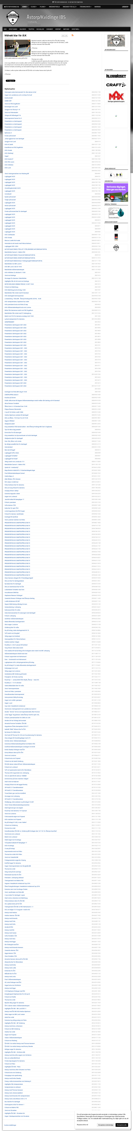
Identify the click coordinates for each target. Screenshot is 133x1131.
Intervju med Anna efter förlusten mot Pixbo (18, 1069)
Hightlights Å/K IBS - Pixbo (12, 1067)
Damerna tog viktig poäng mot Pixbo (16, 1020)
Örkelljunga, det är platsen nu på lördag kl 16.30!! (19, 802)
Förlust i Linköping (10, 616)
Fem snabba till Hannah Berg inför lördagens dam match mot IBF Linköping (27, 650)
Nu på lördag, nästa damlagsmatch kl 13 (17, 630)
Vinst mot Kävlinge (10, 275)
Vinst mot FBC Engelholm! (12, 104)
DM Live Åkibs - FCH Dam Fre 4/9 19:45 (16, 418)
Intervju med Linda (10, 976)
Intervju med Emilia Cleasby (13, 1078)
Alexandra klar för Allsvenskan (14, 962)
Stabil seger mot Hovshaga (13, 840)
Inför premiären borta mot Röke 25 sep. (16, 304)
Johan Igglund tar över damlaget (14, 138)
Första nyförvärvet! (10, 136)
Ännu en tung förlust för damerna (15, 488)
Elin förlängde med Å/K (12, 944)
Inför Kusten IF (9, 159)
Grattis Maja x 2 (9, 476)
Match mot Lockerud (11, 837)
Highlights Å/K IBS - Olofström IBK (15, 1052)
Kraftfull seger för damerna (13, 863)
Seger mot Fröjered (10, 1035)
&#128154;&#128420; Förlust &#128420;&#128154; (20, 255)
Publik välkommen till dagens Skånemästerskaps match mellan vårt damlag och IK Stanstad (32, 400)
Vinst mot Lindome (10, 755)
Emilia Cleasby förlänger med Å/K (15, 749)
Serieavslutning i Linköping (13, 607)
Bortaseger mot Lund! (11, 106)
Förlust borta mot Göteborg (13, 1072)
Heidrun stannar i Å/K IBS (12, 915)
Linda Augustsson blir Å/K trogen (15, 511)
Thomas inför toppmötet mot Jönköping (17, 773)
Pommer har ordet (10, 828)
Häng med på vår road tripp (13, 872)
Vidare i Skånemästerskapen (13, 1037)
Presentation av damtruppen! (13, 121)
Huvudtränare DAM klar (11, 592)
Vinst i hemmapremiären (12, 688)
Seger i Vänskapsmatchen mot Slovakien (17, 1116)
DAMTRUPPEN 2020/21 (11, 394)
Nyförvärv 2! (8, 133)
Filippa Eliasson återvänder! (13, 409)
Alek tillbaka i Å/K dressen (12, 479)
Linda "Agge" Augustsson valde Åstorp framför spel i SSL (22, 714)
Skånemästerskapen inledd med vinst (16, 653)
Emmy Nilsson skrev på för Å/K (14, 752)
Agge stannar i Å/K (10, 953)
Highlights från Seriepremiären (14, 1084)
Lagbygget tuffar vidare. (12, 453)
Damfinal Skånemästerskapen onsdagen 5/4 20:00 (20, 746)
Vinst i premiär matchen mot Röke (15, 520)
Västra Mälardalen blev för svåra (14, 685)
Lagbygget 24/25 (10, 176)
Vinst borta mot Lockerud (12, 834)
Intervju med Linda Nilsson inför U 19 (16, 1099)
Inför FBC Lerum (9, 162)
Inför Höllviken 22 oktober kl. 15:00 (15, 272)
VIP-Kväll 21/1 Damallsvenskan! (14, 787)
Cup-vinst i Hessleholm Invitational (15, 706)
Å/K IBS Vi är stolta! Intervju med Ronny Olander (19, 1046)
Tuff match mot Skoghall (12, 633)
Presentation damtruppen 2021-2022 (15, 325)
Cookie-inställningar (10, 1125)
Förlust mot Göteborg (11, 825)
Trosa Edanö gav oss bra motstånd (15, 793)
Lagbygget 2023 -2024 (11, 246)
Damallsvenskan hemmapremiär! (14, 694)
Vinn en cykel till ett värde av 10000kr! (16, 776)
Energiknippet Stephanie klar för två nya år (17, 994)
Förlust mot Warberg (11, 1040)
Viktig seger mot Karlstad (12, 636)
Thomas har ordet (10, 869)
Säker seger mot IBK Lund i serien (15, 1014)
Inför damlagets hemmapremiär (14, 296)
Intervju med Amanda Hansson (14, 947)
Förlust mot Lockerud (11, 767)
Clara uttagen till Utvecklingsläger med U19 (17, 738)
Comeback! (8, 194)
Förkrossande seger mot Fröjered (15, 816)
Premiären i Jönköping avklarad (14, 877)
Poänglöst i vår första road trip (14, 677)
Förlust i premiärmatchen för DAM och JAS (17, 717)
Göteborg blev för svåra (12, 627)
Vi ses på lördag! (10, 848)
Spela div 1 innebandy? (11, 467)
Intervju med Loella (10, 968)
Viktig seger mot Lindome (12, 671)
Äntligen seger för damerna (13, 1049)
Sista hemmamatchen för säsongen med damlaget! (20, 613)
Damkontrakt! (9, 98)
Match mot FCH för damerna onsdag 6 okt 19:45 (19, 316)
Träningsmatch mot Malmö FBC (14, 880)
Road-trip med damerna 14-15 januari (16, 810)
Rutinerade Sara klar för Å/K (13, 874)
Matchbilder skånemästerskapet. (14, 269)
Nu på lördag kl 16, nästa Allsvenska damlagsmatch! (20, 665)
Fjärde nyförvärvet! (10, 197)
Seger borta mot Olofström (13, 985)
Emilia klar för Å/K (10, 971)
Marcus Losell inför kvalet (12, 240)
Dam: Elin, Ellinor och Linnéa (13, 441)
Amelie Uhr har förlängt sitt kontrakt (15, 720)
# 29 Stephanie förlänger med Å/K (15, 991)
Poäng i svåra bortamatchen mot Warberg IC (18, 1081)
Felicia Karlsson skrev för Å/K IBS (15, 901)
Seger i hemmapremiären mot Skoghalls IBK (18, 866)
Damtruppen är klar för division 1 (14, 1104)
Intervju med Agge (10, 941)
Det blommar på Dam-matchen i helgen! (16, 778)
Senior (24, 7)
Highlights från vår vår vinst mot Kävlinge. (17, 281)
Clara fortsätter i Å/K (11, 956)
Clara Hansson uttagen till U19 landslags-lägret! (19, 578)
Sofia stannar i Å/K (10, 505)
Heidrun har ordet (10, 1032)
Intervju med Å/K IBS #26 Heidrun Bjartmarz (17, 1011)
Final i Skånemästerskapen (13, 979)
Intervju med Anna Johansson (13, 1026)
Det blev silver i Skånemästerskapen (15, 741)
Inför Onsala (8, 150)
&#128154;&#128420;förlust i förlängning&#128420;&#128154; (23, 261)
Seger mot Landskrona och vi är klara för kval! (18, 95)
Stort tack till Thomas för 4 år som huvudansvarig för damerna (23, 735)
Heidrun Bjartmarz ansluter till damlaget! (16, 415)
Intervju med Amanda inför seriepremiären (17, 1096)
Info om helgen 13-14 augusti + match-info (17, 909)
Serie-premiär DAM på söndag (14, 697)
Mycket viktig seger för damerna (14, 1003)
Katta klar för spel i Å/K (11, 508)
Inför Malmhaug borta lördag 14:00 (15, 290)
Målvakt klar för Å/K (15, 35)
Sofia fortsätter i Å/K (11, 936)
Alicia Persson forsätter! (12, 403)
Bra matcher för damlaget (12, 1101)
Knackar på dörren (10, 397)
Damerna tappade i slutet (12, 493)
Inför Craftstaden (10, 234)
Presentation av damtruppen (13, 130)
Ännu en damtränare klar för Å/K (14, 586)
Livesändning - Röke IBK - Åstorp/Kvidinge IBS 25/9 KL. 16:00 (23, 298)
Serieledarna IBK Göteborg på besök (16, 674)
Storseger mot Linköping (12, 796)
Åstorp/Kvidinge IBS (12, 7)
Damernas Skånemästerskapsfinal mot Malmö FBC (20, 744)
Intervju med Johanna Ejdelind (14, 1093)
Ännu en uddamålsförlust (12, 1058)
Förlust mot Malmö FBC (12, 1107)
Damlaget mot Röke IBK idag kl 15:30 (16, 392)
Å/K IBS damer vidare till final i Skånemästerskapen (20, 764)
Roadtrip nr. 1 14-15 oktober (13, 682)
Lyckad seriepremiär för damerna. (15, 319)
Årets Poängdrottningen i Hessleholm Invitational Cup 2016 (22, 886)
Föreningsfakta (85, 7)
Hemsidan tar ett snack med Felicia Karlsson (18, 243)
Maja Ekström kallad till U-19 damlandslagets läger (20, 470)
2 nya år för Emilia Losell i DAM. (14, 412)
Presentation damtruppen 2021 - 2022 (16, 348)
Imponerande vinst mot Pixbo (13, 851)
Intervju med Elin (9, 930)
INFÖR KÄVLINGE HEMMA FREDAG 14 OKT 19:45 (19, 284)
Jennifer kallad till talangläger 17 (14, 499)
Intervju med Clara (10, 939)
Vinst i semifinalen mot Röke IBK (14, 892)
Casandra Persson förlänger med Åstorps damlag (19, 598)
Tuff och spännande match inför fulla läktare (18, 770)
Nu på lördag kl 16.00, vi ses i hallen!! (15, 822)
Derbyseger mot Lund (11, 668)
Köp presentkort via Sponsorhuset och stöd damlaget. (21, 435)
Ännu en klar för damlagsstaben (14, 581)
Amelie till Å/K (9, 927)
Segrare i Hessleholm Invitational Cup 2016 (17, 883)
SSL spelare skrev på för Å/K (13, 904)
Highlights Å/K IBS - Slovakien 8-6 (15, 1113)
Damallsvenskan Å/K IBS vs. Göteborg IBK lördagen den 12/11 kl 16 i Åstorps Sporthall (31, 831)
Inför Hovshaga (9, 845)
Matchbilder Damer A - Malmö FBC (15, 252)
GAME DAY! (8, 101)
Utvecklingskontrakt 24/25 (12, 188)
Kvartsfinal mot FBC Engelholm (14, 147)
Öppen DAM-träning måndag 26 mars (16, 604)
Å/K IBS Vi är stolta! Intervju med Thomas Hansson (20, 1043)
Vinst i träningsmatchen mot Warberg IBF (17, 173)
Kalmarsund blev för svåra (12, 610)
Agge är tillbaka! (9, 421)
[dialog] (103, 1119)
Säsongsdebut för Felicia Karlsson (15, 639)
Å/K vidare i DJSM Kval (11, 482)
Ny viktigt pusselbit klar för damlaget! (16, 444)
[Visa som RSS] (72, 35)
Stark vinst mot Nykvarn (12, 781)
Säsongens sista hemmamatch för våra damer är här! (20, 92)
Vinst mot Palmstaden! (11, 112)
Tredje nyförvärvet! (10, 200)
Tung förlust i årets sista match (14, 648)
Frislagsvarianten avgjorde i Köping (15, 860)
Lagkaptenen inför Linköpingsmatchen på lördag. (19, 662)
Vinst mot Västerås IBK (11, 857)
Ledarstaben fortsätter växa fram (14, 589)
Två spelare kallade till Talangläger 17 (16, 842)
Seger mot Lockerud (11, 496)
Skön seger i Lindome (11, 624)
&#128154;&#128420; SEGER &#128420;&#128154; (20, 258)
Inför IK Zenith (9, 144)
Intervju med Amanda (11, 918)
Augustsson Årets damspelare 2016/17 (16, 726)
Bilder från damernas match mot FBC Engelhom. (19, 310)
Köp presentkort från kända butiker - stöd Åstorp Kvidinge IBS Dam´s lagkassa (28, 426)
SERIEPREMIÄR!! (9, 322)
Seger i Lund (8, 703)
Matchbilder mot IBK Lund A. (13, 264)
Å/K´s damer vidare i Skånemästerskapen (17, 1005)
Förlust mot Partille (10, 997)
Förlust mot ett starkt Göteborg (14, 761)
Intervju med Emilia (10, 965)
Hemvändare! (9, 447)
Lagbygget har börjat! (11, 458)
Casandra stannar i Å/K (11, 950)
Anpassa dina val (82, 1124)
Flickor (33, 7)
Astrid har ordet (9, 1017)
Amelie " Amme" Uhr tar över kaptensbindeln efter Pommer (22, 712)
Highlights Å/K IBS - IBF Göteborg (15, 1023)
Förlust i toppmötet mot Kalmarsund (15, 656)
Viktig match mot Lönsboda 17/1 (14, 461)
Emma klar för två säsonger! (13, 432)
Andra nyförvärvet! (10, 205)
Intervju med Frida (10, 921)
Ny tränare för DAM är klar (12, 732)
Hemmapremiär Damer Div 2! (13, 118)
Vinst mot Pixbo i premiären (13, 691)
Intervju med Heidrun (11, 912)
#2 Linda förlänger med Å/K (13, 982)
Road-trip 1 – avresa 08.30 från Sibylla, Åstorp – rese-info (22, 680)
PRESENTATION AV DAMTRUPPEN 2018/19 (17, 522)
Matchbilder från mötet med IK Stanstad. (17, 293)
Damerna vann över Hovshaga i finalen (16, 889)
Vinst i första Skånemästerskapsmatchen (17, 805)
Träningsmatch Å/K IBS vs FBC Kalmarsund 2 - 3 (19, 907)
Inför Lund (8, 168)
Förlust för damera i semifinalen (14, 514)
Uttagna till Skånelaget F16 (13, 115)
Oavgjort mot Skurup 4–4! (12, 109)
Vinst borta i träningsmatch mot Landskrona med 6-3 (20, 709)
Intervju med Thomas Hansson (14, 1090)
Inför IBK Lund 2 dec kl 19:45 (13, 266)
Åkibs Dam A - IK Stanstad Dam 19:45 (16, 406)
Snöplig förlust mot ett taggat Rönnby (16, 784)
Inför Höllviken (9, 165)
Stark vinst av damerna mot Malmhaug (16, 898)
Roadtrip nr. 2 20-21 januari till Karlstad (16, 645)
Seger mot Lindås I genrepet (13, 700)
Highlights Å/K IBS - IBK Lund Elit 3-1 (15, 1008)
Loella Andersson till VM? (12, 601)
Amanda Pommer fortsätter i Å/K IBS (15, 723)
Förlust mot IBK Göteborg (12, 1029)
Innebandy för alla (69, 7)
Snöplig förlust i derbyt (11, 490)
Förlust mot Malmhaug (11, 287)
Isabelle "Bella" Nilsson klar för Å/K (15, 729)
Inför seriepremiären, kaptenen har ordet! (17, 301)
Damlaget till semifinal (11, 517)
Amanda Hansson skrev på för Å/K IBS (16, 959)
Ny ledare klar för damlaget (13, 584)
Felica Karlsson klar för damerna (14, 485)
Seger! (7, 156)
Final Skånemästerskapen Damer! (15, 473)
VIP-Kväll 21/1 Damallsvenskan (14, 790)
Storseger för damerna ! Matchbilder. (16, 278)
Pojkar (42, 7)
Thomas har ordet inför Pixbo (13, 854)
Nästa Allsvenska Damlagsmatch (15, 621)
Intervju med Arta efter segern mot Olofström (18, 1055)
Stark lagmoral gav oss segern (14, 808)
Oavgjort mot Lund (10, 141)
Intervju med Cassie (10, 933)
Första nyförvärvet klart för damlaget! (16, 211)
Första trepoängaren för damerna (15, 1061)
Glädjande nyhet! (10, 424)
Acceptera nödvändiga (105, 1125)
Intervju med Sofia (10, 924)
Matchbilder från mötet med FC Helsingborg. (18, 313)
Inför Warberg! (9, 153)
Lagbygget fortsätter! (11, 456)
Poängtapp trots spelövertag (13, 1075)
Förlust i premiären (10, 502)
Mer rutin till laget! (10, 450)
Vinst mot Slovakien (11, 1110)
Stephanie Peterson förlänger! (13, 595)
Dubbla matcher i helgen (12, 642)
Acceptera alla (122, 1125)
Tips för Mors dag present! (13, 429)
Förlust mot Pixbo (10, 1064)
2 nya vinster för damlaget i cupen (15, 895)
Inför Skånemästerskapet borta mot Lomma (18, 307)
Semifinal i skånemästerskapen (14, 618)
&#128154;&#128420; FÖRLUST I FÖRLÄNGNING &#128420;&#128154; (26, 249)
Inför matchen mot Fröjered (13, 819)
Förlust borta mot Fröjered (12, 758)
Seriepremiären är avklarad (13, 1087)
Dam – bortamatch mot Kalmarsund (15, 659)
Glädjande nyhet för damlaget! (14, 438)
